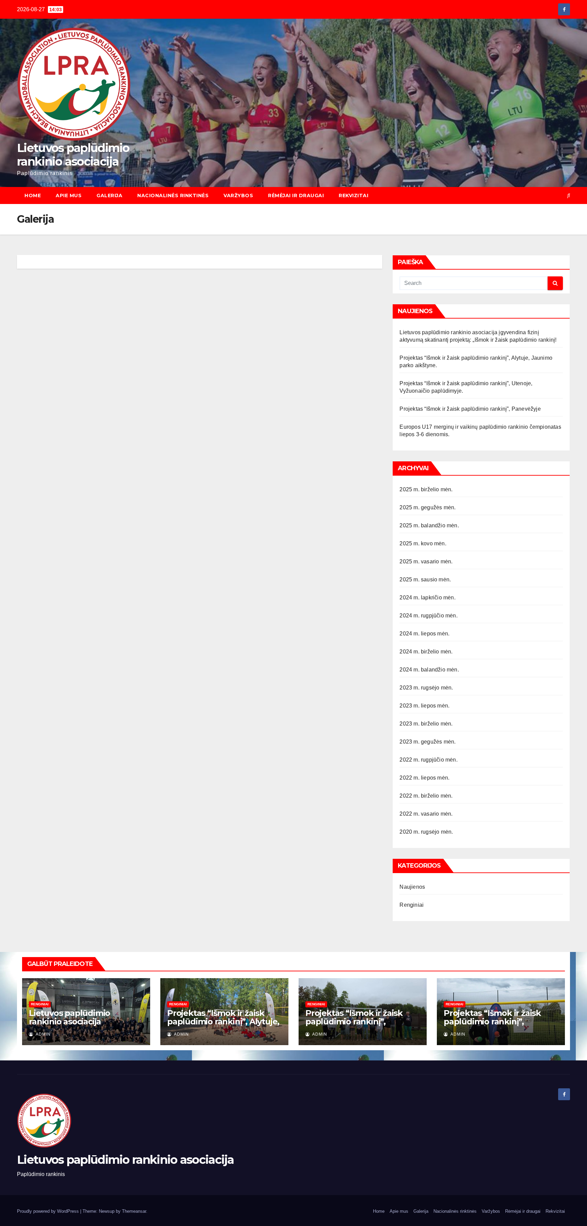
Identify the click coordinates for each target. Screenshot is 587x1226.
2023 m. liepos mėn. (424, 706)
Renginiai (411, 905)
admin (43, 1034)
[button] (568, 195)
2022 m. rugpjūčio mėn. (428, 760)
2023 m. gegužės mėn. (427, 742)
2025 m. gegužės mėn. (427, 507)
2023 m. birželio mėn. (425, 724)
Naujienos (412, 887)
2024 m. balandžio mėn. (429, 669)
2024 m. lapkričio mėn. (427, 597)
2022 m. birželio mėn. (425, 796)
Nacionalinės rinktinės (173, 195)
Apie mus (69, 195)
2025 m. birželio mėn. (425, 489)
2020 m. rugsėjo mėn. (426, 832)
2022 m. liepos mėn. (424, 778)
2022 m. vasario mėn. (425, 814)
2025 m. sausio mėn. (425, 579)
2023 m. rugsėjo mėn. (426, 688)
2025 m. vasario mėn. (425, 561)
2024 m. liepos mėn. (424, 633)
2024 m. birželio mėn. (425, 651)
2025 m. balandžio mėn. (429, 525)
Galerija (109, 195)
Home (32, 195)
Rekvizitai (353, 195)
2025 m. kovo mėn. (422, 543)
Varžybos (238, 195)
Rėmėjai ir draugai (296, 195)
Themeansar (134, 1211)
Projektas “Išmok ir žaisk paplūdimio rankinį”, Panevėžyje (469, 409)
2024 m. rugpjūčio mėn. (428, 615)
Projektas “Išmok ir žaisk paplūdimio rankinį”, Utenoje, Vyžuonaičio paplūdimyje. (354, 1025)
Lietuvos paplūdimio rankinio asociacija (73, 155)
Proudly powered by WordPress (48, 1211)
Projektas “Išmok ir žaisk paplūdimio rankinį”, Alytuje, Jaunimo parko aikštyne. (223, 1021)
